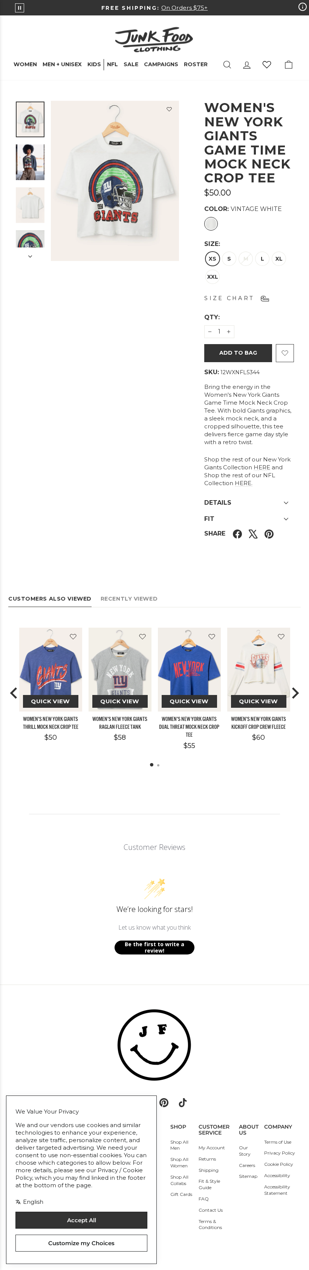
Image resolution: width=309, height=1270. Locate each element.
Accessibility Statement (277, 1190)
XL (279, 258)
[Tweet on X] (253, 533)
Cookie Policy (278, 1164)
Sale (131, 64)
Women (25, 64)
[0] (267, 64)
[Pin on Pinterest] (269, 533)
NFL (112, 64)
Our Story (245, 1151)
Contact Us (211, 1210)
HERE (262, 467)
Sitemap (248, 1176)
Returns (207, 1159)
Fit (209, 518)
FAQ (204, 1199)
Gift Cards (181, 1194)
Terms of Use (277, 1142)
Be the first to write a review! (154, 947)
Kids (94, 64)
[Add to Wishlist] (169, 111)
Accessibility (277, 1175)
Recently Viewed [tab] (129, 598)
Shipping (209, 1170)
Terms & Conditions (210, 1224)
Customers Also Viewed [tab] (50, 598)
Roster (196, 64)
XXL (212, 276)
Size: (212, 243)
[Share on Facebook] (237, 533)
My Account (212, 1147)
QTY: (230, 317)
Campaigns (161, 64)
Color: (243, 208)
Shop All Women (179, 1162)
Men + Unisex (62, 64)
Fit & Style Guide (209, 1184)
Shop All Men (179, 1145)
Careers (247, 1165)
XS (212, 258)
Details (217, 502)
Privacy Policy (279, 1153)
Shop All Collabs (179, 1180)
